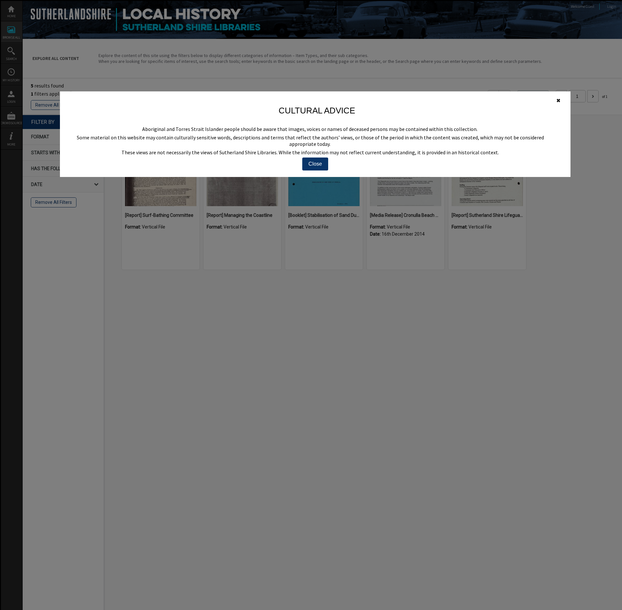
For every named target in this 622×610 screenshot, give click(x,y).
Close (315, 164)
